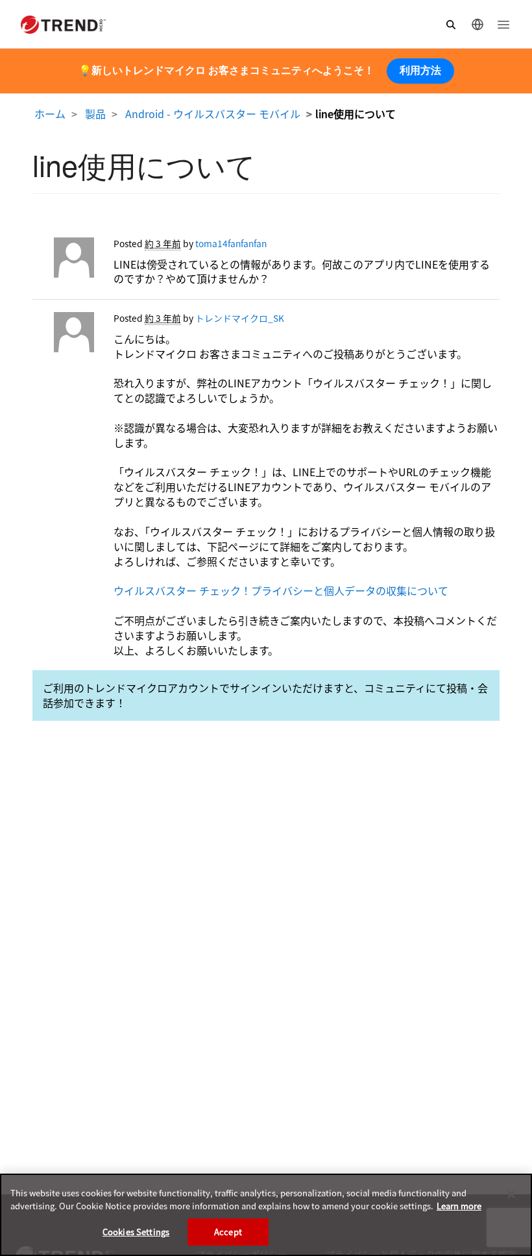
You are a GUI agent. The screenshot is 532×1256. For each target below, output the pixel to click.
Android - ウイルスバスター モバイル (212, 113)
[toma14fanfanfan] (63, 260)
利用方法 (420, 70)
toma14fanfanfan (231, 243)
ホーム (50, 113)
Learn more (459, 1206)
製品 (95, 113)
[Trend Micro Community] (63, 25)
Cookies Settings (136, 1232)
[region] (266, 1215)
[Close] (511, 1194)
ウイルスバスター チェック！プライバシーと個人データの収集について (281, 590)
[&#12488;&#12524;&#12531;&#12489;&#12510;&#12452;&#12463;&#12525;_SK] (63, 335)
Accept (228, 1232)
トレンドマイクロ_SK (239, 317)
